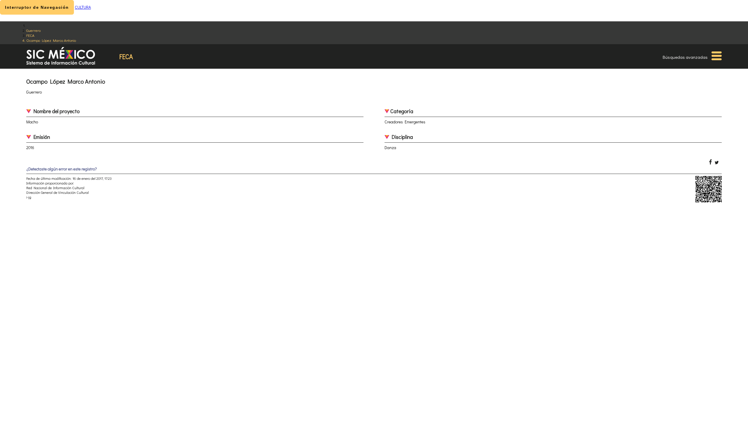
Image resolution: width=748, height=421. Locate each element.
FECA (30, 35)
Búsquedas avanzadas (685, 57)
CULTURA (83, 7)
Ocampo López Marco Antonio (51, 40)
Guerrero (33, 30)
